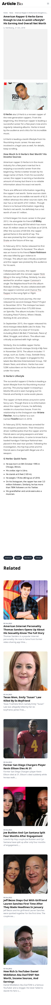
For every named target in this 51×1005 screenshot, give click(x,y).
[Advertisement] (25, 54)
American (8, 558)
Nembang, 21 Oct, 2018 (14, 28)
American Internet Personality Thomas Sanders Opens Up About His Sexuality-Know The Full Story (24, 629)
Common (34, 280)
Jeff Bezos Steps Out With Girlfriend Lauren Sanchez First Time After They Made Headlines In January (25, 904)
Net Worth (28, 558)
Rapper (18, 558)
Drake (6, 240)
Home (5, 13)
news (11, 13)
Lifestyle (38, 558)
